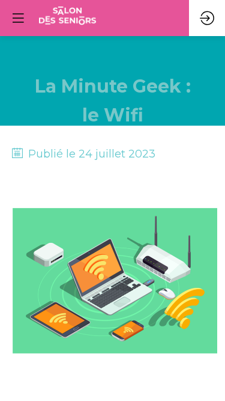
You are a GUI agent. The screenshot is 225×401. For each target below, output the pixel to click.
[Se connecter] (207, 18)
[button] (18, 18)
